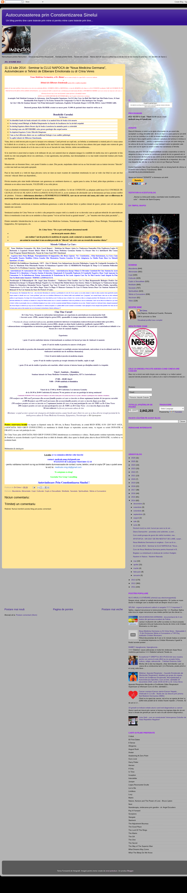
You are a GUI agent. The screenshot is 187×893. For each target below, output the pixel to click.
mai (135, 561)
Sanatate (73, 491)
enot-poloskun (111, 871)
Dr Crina (143, 311)
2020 (133, 479)
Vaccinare (132, 297)
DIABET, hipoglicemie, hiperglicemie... (143, 647)
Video (130, 301)
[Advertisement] (64, 588)
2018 (133, 486)
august (136, 518)
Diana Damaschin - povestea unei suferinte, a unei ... (154, 532)
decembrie (137, 504)
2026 (133, 458)
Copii (34, 491)
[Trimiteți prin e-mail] (38, 487)
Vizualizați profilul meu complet (150, 320)
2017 (133, 490)
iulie (135, 521)
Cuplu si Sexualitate (53, 491)
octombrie (137, 511)
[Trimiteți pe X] (43, 487)
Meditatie (65, 491)
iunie (135, 525)
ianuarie (136, 575)
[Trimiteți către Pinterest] (48, 487)
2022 (133, 472)
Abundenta (16, 491)
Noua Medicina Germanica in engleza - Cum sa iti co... (155, 542)
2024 (133, 465)
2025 (133, 461)
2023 (133, 468)
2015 (133, 497)
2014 (133, 500)
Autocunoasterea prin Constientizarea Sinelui (51, 15)
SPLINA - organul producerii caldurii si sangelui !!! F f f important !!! (155, 607)
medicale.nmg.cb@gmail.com (68, 467)
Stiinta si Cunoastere (97, 491)
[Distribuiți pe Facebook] (46, 487)
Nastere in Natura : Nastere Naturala (148, 557)
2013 (133, 580)
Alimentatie (26, 491)
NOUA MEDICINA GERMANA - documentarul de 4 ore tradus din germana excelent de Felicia (160, 618)
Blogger (130, 871)
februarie (137, 572)
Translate (178, 412)
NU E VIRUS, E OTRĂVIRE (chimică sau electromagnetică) (152, 598)
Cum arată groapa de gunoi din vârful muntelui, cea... (154, 535)
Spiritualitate (83, 491)
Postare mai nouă (14, 609)
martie (136, 568)
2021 (133, 476)
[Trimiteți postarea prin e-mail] (34, 487)
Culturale (40, 491)
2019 (133, 483)
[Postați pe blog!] (41, 487)
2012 (133, 583)
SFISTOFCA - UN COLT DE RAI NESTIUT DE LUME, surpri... (157, 539)
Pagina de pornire (63, 609)
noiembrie (137, 507)
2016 (133, 493)
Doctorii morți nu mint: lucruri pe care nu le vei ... (152, 528)
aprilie (136, 565)
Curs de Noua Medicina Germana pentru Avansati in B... (155, 549)
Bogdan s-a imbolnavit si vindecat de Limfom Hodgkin (154, 553)
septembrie (138, 514)
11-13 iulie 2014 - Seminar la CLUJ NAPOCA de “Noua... (155, 546)
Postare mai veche (112, 609)
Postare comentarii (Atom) (26, 615)
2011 (133, 587)
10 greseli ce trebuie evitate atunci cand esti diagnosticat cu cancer (155, 708)
